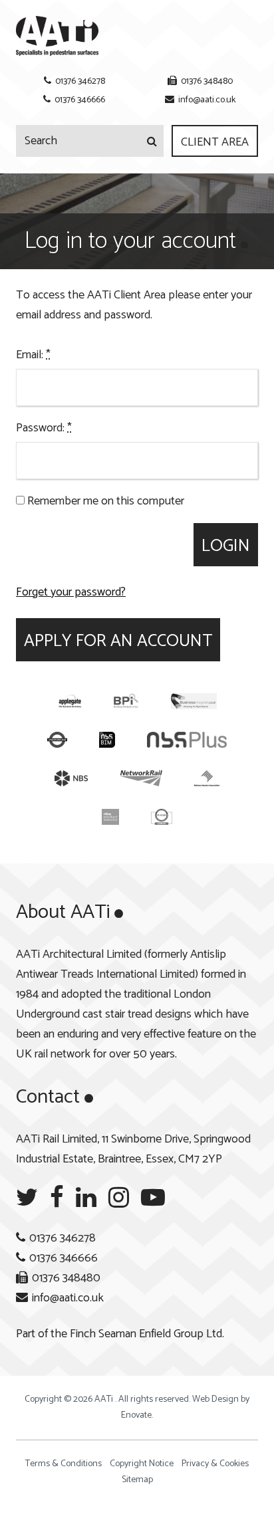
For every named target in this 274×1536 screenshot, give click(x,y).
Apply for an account (118, 641)
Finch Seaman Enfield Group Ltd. (147, 1334)
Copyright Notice (142, 1464)
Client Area (215, 142)
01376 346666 (80, 100)
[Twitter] (27, 1198)
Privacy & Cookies (215, 1464)
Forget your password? (71, 592)
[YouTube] (153, 1198)
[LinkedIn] (86, 1198)
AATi (57, 36)
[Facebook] (57, 1198)
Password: (44, 428)
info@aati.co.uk (206, 100)
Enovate (136, 1415)
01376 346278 (80, 81)
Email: (33, 355)
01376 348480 (207, 81)
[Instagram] (118, 1198)
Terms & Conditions (63, 1464)
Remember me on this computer (104, 501)
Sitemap (137, 1479)
